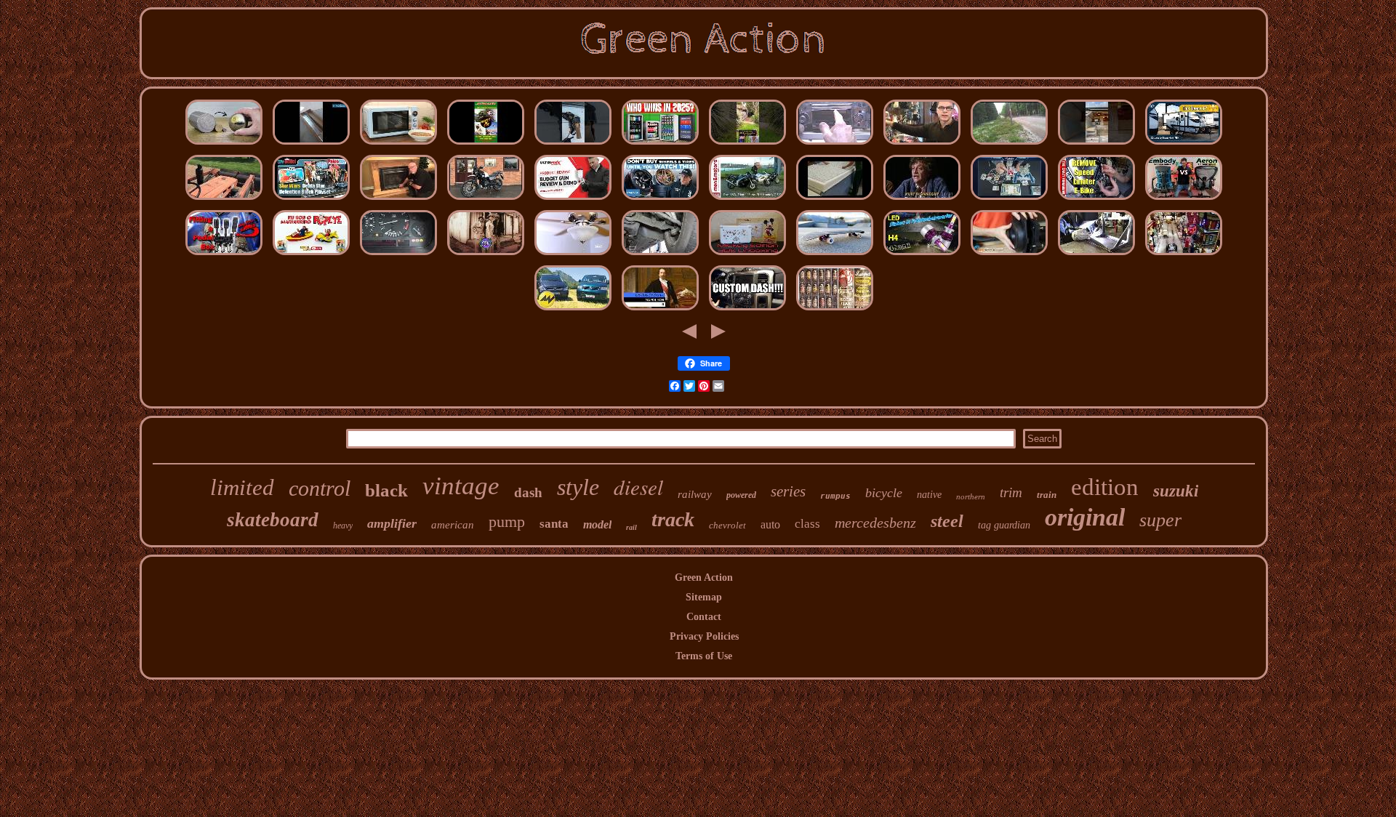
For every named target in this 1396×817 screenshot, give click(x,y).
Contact (703, 616)
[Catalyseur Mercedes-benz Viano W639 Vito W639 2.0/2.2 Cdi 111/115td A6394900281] (573, 310)
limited (242, 487)
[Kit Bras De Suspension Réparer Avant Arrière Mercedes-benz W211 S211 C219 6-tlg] (660, 255)
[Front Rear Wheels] (660, 200)
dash (528, 492)
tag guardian (1004, 525)
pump (507, 521)
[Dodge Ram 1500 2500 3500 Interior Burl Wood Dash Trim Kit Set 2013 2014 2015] (747, 310)
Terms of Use (703, 656)
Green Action (704, 577)
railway (695, 494)
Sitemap (704, 597)
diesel (638, 486)
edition (1105, 487)
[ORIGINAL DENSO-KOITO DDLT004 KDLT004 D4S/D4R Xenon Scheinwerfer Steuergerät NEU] (922, 255)
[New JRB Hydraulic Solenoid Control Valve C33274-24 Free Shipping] (1184, 145)
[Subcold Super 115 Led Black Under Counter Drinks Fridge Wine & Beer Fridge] (660, 145)
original (1085, 517)
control (319, 488)
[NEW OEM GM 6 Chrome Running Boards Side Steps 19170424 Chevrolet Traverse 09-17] (311, 145)
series (788, 491)
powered (741, 495)
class (807, 524)
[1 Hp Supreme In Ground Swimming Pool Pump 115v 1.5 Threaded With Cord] (1009, 255)
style (578, 487)
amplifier (392, 523)
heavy (343, 525)
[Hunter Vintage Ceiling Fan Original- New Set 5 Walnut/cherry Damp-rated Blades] (573, 255)
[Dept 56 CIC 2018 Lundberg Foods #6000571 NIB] (1184, 255)
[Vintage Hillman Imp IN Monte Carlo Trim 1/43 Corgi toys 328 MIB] (311, 255)
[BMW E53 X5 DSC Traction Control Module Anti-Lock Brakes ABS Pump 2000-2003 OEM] (398, 255)
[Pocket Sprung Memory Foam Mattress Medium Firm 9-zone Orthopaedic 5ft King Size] (835, 200)
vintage (461, 486)
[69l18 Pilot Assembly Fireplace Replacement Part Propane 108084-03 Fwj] (398, 200)
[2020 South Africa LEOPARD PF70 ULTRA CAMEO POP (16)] (486, 255)
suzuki (1175, 491)
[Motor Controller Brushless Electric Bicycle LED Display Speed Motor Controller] (1096, 200)
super (1160, 520)
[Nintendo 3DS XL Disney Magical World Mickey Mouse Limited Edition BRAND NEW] (747, 255)
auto (770, 524)
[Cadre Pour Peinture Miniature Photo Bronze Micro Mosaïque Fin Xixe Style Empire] (660, 310)
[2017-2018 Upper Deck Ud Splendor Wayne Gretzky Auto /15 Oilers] (1009, 200)
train (1046, 494)
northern (970, 496)
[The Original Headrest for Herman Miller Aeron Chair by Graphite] (1184, 200)
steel (947, 521)
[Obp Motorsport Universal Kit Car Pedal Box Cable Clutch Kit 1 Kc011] (224, 255)
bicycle (883, 493)
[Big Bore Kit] (486, 200)
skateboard (272, 520)
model (597, 524)
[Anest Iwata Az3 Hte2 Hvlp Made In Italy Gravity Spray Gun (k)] (573, 200)
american (452, 525)
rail (631, 527)
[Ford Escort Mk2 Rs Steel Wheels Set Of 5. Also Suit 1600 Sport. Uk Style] (1009, 145)
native (929, 494)
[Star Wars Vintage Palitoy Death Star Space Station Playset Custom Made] (311, 200)
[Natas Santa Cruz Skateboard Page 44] (486, 145)
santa (554, 524)
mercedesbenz (875, 523)
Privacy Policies (704, 636)
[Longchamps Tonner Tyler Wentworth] (922, 145)
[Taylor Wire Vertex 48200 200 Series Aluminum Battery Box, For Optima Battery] (1096, 255)
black (386, 490)
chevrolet (727, 525)
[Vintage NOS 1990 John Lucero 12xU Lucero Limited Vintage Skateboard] (835, 255)
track (672, 519)
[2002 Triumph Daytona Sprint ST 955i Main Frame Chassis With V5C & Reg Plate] (747, 200)
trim (1011, 492)
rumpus (835, 496)
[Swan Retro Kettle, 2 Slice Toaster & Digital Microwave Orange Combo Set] (398, 145)
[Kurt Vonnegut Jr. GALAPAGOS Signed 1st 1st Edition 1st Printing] (922, 200)
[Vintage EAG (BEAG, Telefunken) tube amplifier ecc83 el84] (835, 310)
